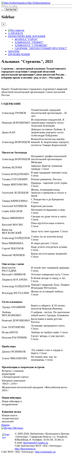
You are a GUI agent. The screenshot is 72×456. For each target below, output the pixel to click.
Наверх (5, 425)
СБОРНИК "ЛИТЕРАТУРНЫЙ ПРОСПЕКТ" (41, 48)
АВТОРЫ (13, 51)
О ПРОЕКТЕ (15, 33)
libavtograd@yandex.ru (35, 442)
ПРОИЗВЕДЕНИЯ (19, 54)
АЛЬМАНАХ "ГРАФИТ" (29, 42)
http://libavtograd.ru (25, 448)
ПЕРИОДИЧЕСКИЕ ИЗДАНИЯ (26, 36)
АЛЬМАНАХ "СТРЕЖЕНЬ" (31, 45)
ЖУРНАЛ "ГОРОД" (26, 39)
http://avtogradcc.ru (45, 451)
